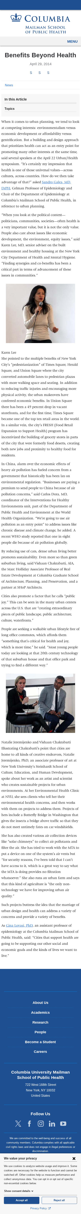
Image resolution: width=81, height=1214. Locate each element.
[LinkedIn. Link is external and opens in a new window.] (52, 1124)
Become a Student (40, 1042)
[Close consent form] (74, 1158)
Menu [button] (72, 41)
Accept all (22, 1200)
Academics (40, 1013)
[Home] (40, 23)
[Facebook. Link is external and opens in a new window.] (29, 1124)
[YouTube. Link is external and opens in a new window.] (63, 1124)
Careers (40, 1052)
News (9, 85)
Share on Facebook (31, 72)
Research (40, 1022)
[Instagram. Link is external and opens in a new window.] (41, 1124)
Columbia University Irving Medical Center (40, 5)
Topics (10, 108)
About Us (40, 1003)
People (40, 1032)
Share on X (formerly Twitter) (39, 72)
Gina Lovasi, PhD (19, 925)
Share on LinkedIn (48, 72)
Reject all (59, 1200)
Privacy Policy (39, 1208)
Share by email (53, 73)
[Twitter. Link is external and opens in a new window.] (18, 1124)
